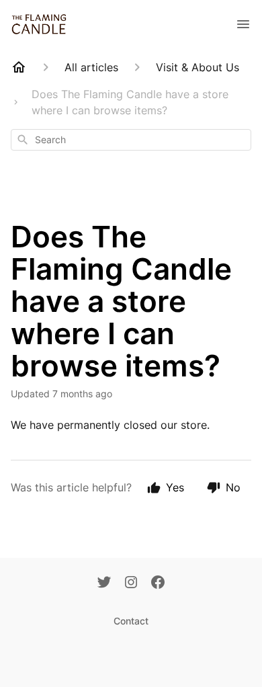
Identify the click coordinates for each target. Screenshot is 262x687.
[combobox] (131, 140)
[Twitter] (104, 583)
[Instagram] (131, 583)
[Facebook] (158, 583)
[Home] (19, 67)
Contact (131, 621)
